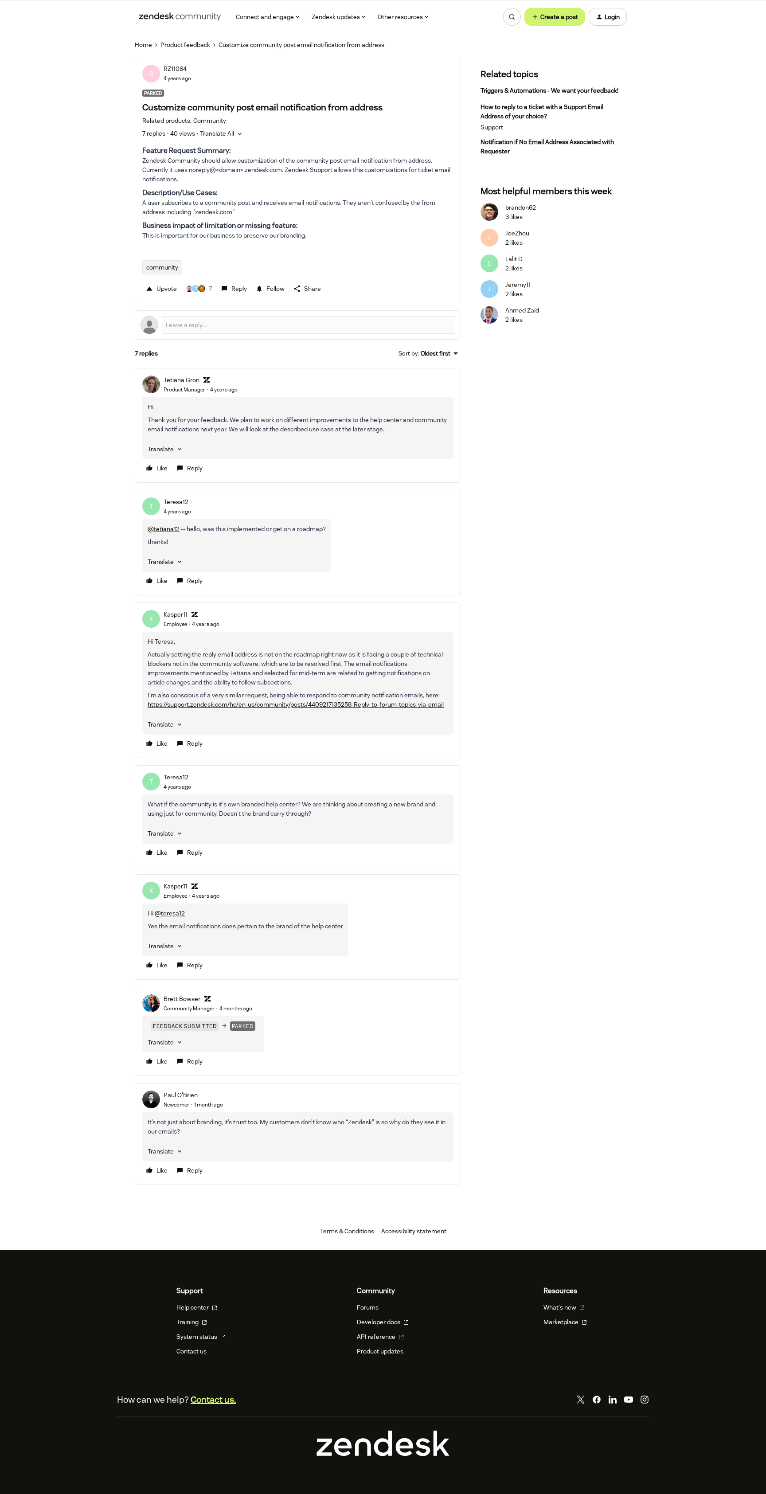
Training (188, 1322)
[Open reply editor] (298, 325)
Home (143, 45)
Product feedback (185, 45)
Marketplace (561, 1322)
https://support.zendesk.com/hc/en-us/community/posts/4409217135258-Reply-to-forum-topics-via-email (296, 704)
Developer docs (379, 1322)
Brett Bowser (182, 999)
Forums (368, 1307)
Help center (193, 1307)
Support (492, 127)
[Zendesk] (383, 1454)
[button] (554, 17)
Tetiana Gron (181, 380)
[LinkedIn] (612, 1399)
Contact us (191, 1351)
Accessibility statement (413, 1231)
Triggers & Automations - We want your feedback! (549, 90)
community (162, 267)
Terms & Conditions (347, 1231)
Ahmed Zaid (522, 310)
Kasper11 (176, 614)
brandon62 (520, 207)
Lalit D (514, 259)
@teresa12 (170, 913)
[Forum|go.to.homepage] (180, 17)
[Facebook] (596, 1399)
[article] (297, 425)
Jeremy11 (518, 285)
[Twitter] (580, 1399)
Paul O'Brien (181, 1095)
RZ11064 (175, 69)
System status (197, 1337)
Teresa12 (176, 502)
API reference (377, 1337)
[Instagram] (644, 1399)
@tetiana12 (164, 529)
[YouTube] (628, 1399)
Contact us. (213, 1399)
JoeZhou (517, 233)
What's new (560, 1307)
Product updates (380, 1351)
